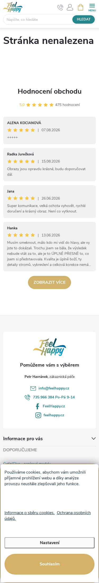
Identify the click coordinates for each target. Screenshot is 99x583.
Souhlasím (50, 564)
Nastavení (49, 543)
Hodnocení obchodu (50, 91)
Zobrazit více (49, 282)
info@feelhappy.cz (54, 388)
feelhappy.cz (54, 415)
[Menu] (92, 7)
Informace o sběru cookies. (29, 513)
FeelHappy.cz (54, 406)
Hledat (84, 19)
